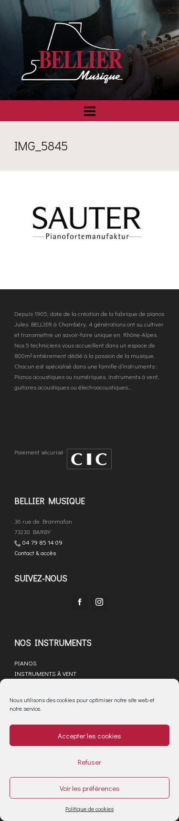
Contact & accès (35, 552)
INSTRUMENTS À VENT (45, 673)
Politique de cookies (89, 808)
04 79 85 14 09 (42, 542)
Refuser (89, 762)
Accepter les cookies (89, 735)
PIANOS (25, 663)
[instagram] (99, 601)
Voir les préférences (90, 788)
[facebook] (79, 601)
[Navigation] (89, 111)
